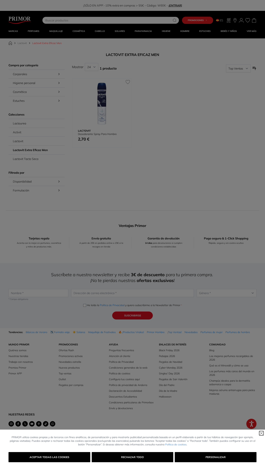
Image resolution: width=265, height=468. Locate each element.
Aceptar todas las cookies (49, 457)
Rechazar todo (132, 457)
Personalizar (216, 457)
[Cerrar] (261, 433)
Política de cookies (176, 444)
